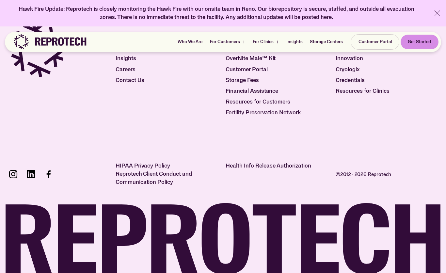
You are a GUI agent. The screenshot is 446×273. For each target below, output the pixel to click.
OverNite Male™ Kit (251, 58)
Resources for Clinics (363, 91)
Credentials (350, 80)
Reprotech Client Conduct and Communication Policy (154, 178)
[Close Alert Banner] (437, 13)
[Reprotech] (50, 42)
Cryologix (347, 69)
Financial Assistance (252, 91)
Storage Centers (326, 42)
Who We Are (190, 42)
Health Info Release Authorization (268, 166)
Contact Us (130, 80)
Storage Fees (242, 80)
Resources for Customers (258, 102)
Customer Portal (247, 69)
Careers (125, 69)
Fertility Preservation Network (263, 113)
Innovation (349, 58)
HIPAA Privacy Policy (143, 166)
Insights (294, 42)
